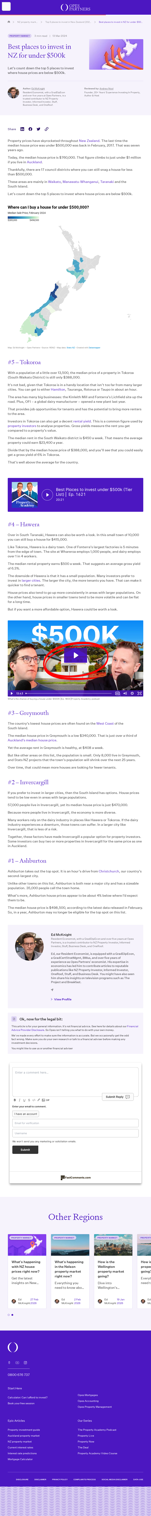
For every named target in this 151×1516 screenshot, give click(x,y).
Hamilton (58, 389)
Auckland (34, 162)
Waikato (54, 181)
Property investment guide (24, 1429)
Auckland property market (24, 1435)
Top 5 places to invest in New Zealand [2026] (68, 21)
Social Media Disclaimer (114, 1479)
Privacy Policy (60, 1479)
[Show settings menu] (132, 693)
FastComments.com (78, 1177)
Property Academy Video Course (97, 1453)
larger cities (31, 580)
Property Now (86, 1441)
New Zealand (89, 140)
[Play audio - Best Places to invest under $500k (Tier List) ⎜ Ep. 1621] (47, 495)
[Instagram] (25, 1362)
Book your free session (21, 1403)
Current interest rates (20, 1447)
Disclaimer (40, 1479)
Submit (25, 1149)
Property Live (86, 1435)
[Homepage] (9, 22)
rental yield (82, 421)
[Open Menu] (6, 6)
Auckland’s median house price (32, 740)
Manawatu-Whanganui (80, 181)
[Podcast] (9, 1362)
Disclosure (22, 1479)
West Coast (105, 723)
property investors (22, 426)
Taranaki (107, 181)
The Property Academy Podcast (97, 1429)
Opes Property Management (95, 1406)
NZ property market (27, 21)
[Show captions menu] (117, 693)
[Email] (52, 990)
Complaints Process (84, 1479)
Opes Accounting (88, 1401)
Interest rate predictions (22, 1453)
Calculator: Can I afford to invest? (28, 1397)
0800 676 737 (19, 1374)
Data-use (138, 1479)
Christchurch (109, 871)
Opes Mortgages (88, 1395)
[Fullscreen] (139, 693)
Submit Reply (115, 1097)
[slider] (69, 693)
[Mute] (125, 693)
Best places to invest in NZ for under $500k (121, 21)
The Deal (83, 1447)
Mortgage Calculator (20, 1459)
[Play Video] (11, 693)
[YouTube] (17, 1362)
